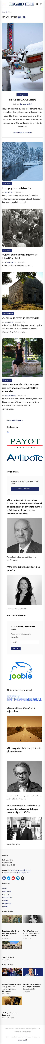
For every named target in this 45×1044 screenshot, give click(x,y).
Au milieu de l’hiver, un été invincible (20, 317)
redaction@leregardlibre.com (21, 870)
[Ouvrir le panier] (40, 4)
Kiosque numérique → (15, 420)
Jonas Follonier (9, 322)
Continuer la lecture (22, 132)
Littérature (7, 184)
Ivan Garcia (8, 192)
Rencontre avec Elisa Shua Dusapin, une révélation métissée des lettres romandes (20, 388)
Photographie (22, 95)
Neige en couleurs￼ (22, 99)
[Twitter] (8, 878)
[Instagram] (22, 878)
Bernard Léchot (26, 104)
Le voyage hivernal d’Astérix (16, 188)
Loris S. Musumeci (10, 262)
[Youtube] (13, 878)
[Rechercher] (37, 4)
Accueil (4, 12)
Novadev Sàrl (22, 1040)
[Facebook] (4, 878)
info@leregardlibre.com (22, 873)
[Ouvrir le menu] (4, 4)
